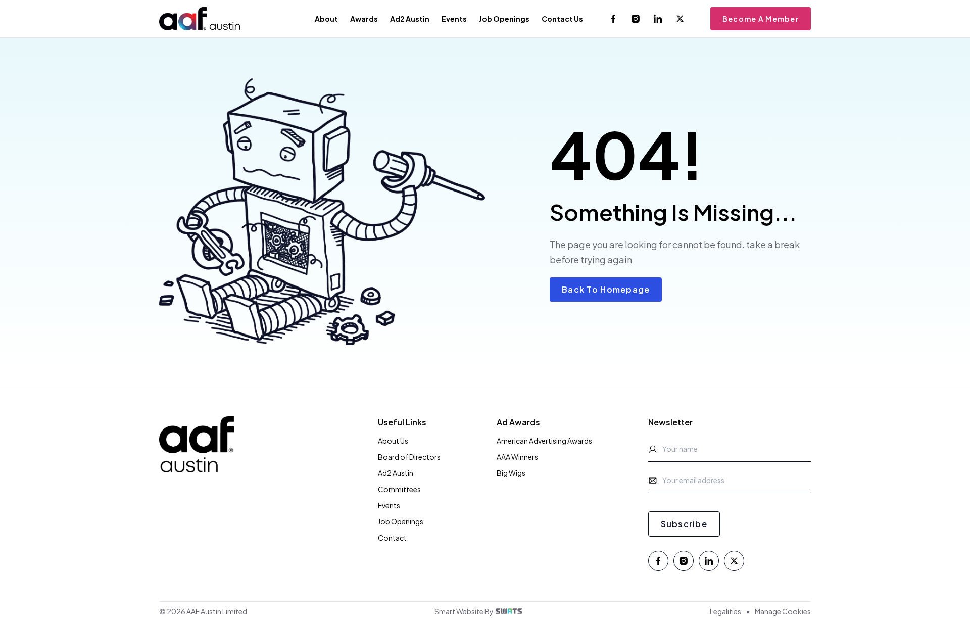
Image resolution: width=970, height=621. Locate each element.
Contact (392, 537)
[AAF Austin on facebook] (613, 19)
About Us (393, 440)
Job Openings (400, 521)
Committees (399, 489)
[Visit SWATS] (509, 611)
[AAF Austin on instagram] (635, 19)
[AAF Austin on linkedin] (658, 19)
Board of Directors (409, 456)
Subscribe (684, 523)
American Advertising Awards (544, 440)
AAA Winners (517, 456)
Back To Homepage (606, 289)
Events (389, 505)
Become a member (760, 18)
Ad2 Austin (395, 472)
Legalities (725, 611)
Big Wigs (511, 472)
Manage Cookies (783, 611)
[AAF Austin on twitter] (680, 19)
